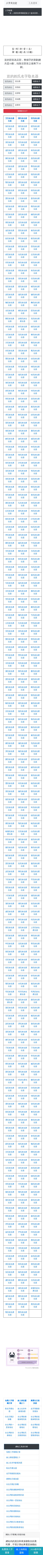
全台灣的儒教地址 (13, 1511)
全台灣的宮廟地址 (13, 1506)
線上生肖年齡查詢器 (14, 1463)
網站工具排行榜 (21, 1447)
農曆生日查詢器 (12, 1479)
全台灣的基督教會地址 (15, 1527)
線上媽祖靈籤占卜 (13, 1457)
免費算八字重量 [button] (7, 1551)
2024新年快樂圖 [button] (35, 1551)
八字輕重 (8, 10)
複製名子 (36, 81)
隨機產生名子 (23, 111)
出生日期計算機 (12, 1484)
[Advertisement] (22, 31)
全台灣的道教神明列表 (15, 1495)
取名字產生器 (11, 1468)
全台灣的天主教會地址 (15, 1522)
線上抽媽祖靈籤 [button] (21, 1551)
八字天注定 (11, 3)
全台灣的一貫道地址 (14, 1500)
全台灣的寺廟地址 (13, 1516)
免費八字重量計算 (13, 1452)
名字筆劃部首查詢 (13, 1473)
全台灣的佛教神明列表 (15, 1490)
